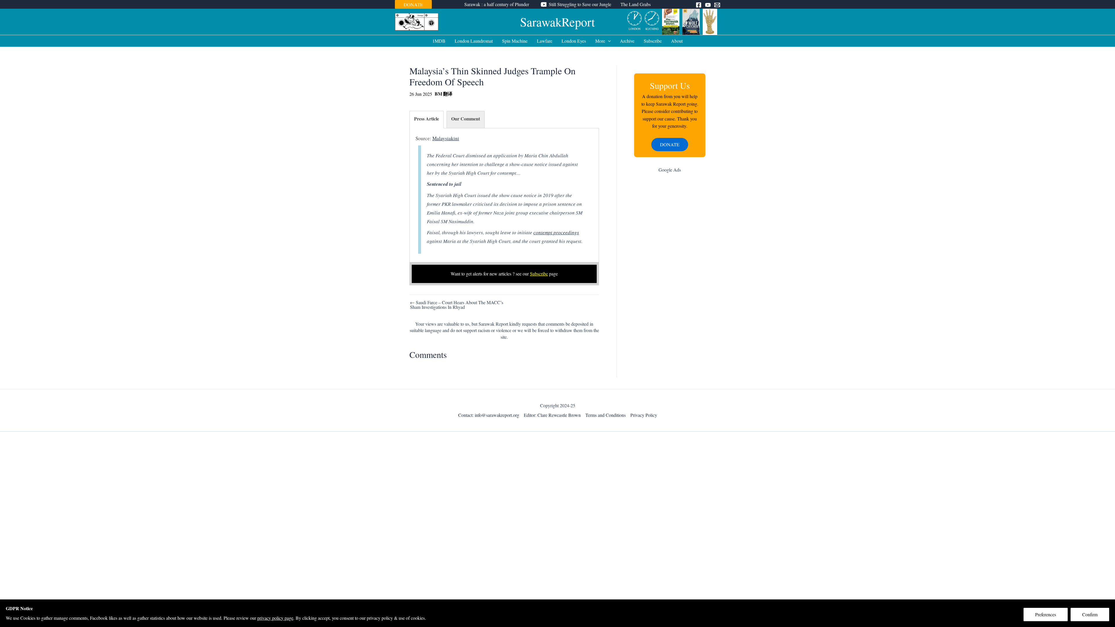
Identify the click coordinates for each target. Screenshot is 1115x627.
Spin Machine (515, 41)
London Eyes (574, 41)
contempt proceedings (556, 232)
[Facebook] (699, 5)
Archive (627, 41)
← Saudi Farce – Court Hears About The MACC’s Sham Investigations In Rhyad (456, 304)
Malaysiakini (445, 138)
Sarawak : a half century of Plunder (496, 4)
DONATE (413, 4)
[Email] (717, 5)
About (677, 41)
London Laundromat (474, 41)
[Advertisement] (669, 270)
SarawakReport (557, 22)
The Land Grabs (636, 4)
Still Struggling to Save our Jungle (580, 4)
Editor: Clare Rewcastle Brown (552, 415)
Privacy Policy (643, 415)
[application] (608, 41)
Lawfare (544, 41)
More (600, 41)
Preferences (1045, 614)
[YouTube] (708, 5)
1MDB (438, 41)
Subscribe (653, 41)
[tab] (426, 119)
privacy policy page (275, 618)
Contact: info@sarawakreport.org (488, 415)
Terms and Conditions (605, 415)
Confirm (1090, 614)
